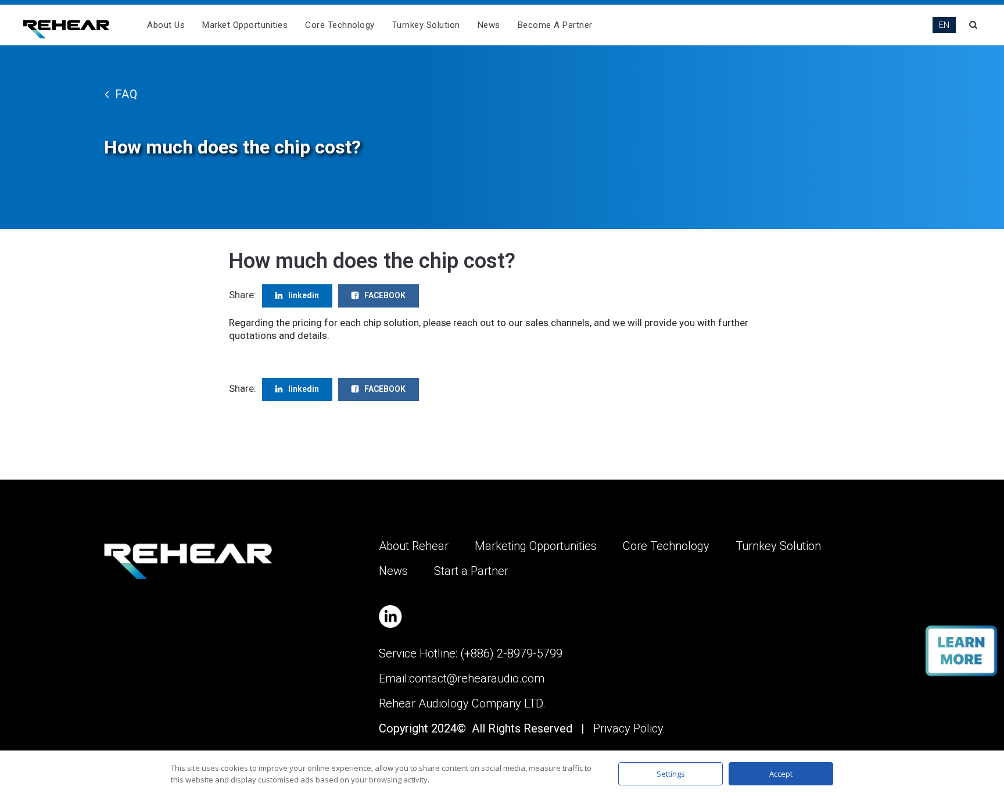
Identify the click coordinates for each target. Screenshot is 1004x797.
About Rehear (414, 546)
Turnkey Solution (426, 25)
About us (166, 25)
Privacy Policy (628, 728)
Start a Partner (471, 571)
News (489, 25)
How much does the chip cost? (372, 261)
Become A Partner (555, 25)
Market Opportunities (245, 25)
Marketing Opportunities (536, 546)
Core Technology (340, 25)
